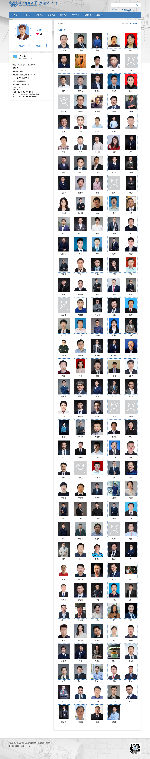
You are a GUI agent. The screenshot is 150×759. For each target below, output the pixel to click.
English (114, 10)
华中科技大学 (126, 10)
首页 (15, 15)
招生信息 (63, 15)
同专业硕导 (38, 46)
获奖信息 (51, 15)
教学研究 (39, 15)
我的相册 (87, 15)
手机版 (27, 746)
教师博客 (99, 15)
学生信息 (75, 15)
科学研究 (27, 15)
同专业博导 (22, 46)
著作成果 (125, 23)
